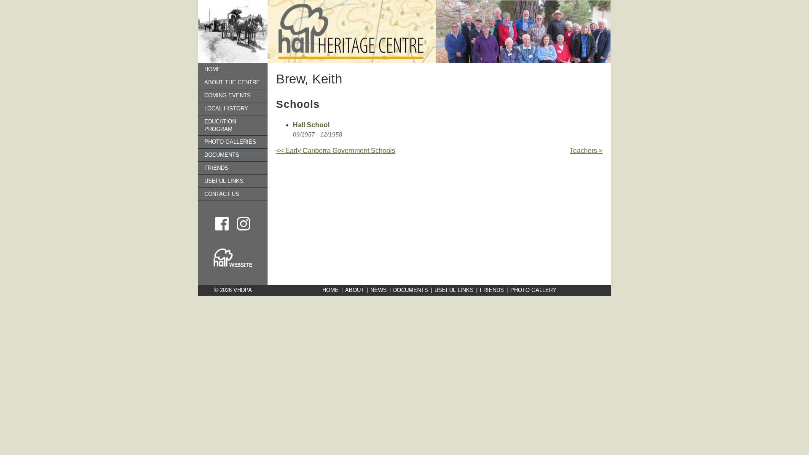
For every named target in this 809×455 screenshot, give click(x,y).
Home (212, 69)
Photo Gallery (533, 290)
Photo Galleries (230, 142)
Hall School (311, 124)
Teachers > (586, 150)
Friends (216, 168)
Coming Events (227, 95)
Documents (221, 155)
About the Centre (232, 82)
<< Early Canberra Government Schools (335, 150)
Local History (226, 108)
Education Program (220, 125)
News (378, 290)
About (354, 290)
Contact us (221, 194)
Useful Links (224, 181)
